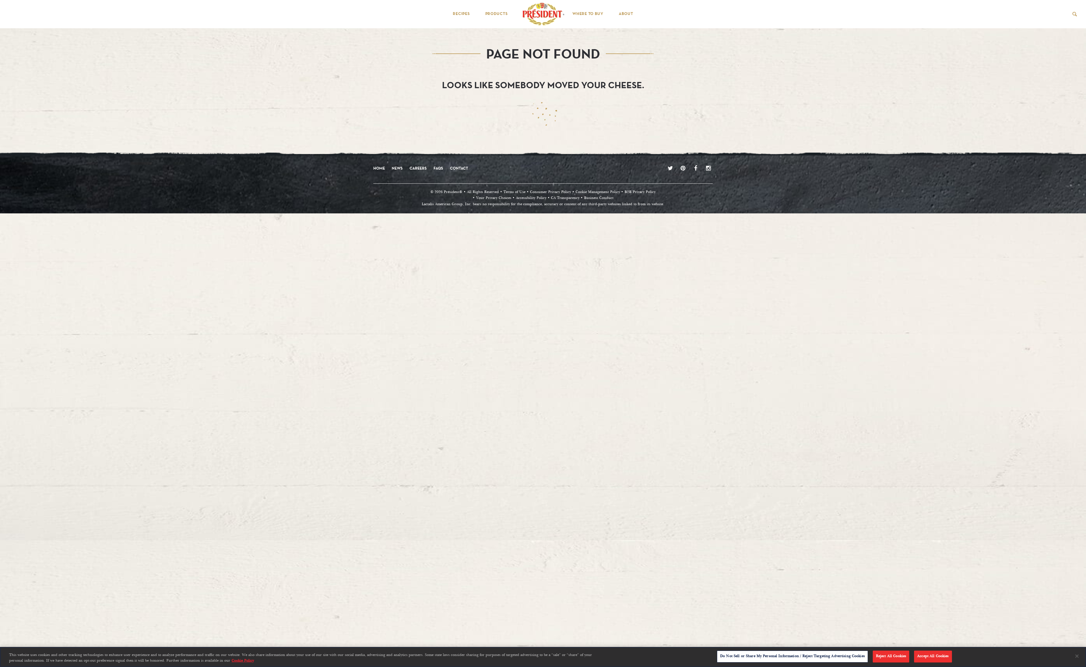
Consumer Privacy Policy (550, 192)
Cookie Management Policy (598, 192)
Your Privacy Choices (493, 198)
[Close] (1077, 656)
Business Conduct (598, 198)
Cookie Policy (243, 661)
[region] (543, 657)
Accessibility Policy (531, 198)
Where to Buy (588, 13)
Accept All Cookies (933, 656)
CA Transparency (565, 198)
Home (379, 168)
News (397, 168)
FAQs (438, 168)
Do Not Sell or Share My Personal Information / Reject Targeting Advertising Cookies (792, 656)
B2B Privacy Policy (640, 192)
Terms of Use (514, 192)
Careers (418, 168)
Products (496, 13)
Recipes (461, 13)
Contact (459, 168)
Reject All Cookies (891, 656)
